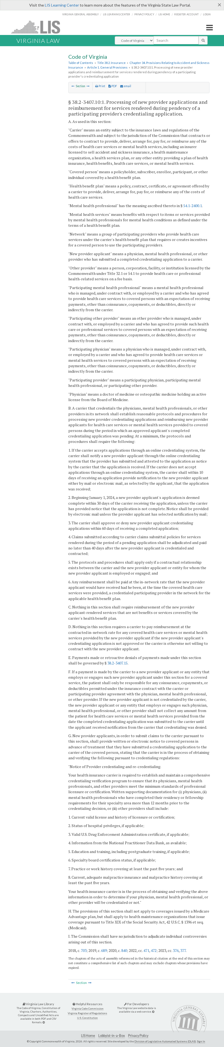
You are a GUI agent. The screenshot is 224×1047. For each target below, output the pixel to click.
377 (183, 950)
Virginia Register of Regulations (87, 1013)
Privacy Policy (144, 14)
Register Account (186, 14)
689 (104, 950)
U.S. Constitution (87, 1017)
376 (176, 950)
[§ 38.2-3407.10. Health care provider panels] (73, 86)
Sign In (201, 1041)
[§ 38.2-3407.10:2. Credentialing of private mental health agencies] (88, 86)
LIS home (164, 14)
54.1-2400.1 (192, 205)
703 (84, 950)
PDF (114, 86)
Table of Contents (80, 62)
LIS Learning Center (62, 5)
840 (124, 950)
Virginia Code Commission (88, 1008)
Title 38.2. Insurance (111, 62)
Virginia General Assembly (80, 14)
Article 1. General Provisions (107, 67)
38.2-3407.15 (117, 663)
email (127, 86)
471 (146, 950)
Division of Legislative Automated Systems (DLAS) (165, 1041)
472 (154, 950)
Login (207, 14)
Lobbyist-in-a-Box (111, 1036)
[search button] (203, 40)
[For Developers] (153, 1011)
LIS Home (88, 1036)
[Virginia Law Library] (44, 1022)
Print (101, 86)
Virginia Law (38, 40)
